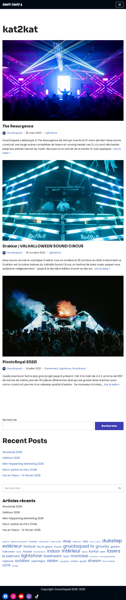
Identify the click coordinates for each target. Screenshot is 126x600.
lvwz (66, 556)
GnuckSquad (14, 133)
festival (29, 546)
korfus (94, 551)
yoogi (15, 565)
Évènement (51, 368)
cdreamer (43, 541)
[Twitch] (29, 596)
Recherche (9, 420)
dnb (85, 541)
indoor (53, 551)
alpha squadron (19, 541)
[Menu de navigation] (120, 4)
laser (102, 551)
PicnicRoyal (78, 368)
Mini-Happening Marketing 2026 (23, 464)
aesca (5, 541)
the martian (109, 561)
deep (67, 541)
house (27, 551)
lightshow (31, 556)
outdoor (22, 561)
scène (74, 561)
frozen (58, 546)
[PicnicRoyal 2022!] (63, 316)
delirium (77, 541)
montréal (79, 556)
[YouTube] (21, 596)
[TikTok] (37, 596)
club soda (56, 541)
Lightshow (51, 133)
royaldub (64, 561)
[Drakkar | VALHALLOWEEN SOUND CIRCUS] (63, 200)
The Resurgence (17, 126)
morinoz (94, 556)
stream (94, 561)
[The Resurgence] (63, 80)
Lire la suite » (102, 269)
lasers (113, 551)
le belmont (11, 556)
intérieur (71, 551)
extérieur (12, 546)
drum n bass (95, 542)
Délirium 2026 (11, 458)
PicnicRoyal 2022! (19, 362)
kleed (84, 551)
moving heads (107, 556)
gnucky (102, 546)
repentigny (38, 561)
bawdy (33, 541)
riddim (52, 561)
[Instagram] (13, 596)
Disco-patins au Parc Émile (19, 470)
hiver (18, 551)
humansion (39, 551)
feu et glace (44, 547)
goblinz (115, 547)
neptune (7, 561)
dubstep (112, 541)
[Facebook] (5, 596)
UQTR (6, 565)
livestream (52, 556)
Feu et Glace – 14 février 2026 (21, 475)
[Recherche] (120, 488)
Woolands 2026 (12, 452)
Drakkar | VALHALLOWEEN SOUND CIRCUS (43, 246)
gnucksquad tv (78, 546)
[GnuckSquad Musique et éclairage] (12, 4)
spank (83, 561)
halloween (8, 551)
